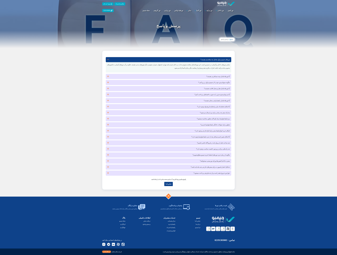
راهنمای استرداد (171, 227)
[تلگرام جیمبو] (108, 244)
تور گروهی (156, 10)
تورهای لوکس (178, 10)
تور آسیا (198, 10)
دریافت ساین (146, 221)
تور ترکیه (209, 10)
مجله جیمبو (146, 10)
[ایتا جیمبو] (123, 244)
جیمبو (231, 39)
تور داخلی (221, 10)
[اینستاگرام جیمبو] (103, 244)
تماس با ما (168, 184)
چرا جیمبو (197, 227)
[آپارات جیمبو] (118, 244)
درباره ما (198, 224)
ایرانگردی (122, 224)
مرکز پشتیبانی (171, 221)
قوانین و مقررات (171, 230)
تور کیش (230, 10)
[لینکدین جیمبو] (113, 244)
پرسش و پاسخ (146, 224)
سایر (189, 10)
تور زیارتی (167, 10)
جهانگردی (122, 227)
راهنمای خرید (171, 224)
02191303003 (221, 240)
